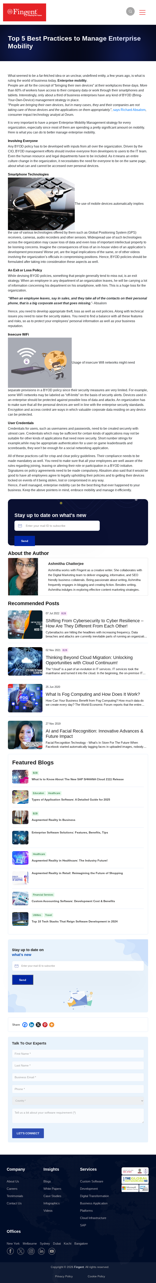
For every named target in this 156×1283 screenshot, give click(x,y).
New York (13, 1243)
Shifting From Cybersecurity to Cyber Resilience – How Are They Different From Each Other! (94, 623)
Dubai (57, 1243)
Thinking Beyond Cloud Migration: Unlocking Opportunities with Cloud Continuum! (89, 660)
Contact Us (14, 1203)
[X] (38, 1024)
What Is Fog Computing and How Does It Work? (93, 694)
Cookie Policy (96, 1276)
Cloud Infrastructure (93, 1218)
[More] (51, 1024)
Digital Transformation (94, 1196)
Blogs (47, 1181)
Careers (12, 1188)
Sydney (45, 1243)
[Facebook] (24, 1024)
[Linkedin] (31, 1024)
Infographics (51, 1203)
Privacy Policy (64, 1276)
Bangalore (81, 1243)
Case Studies (52, 1196)
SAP (83, 1225)
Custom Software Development (91, 1185)
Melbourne (30, 1243)
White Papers (52, 1188)
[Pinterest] (45, 1024)
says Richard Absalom (128, 110)
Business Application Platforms (93, 1207)
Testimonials (15, 1196)
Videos (48, 1210)
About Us (13, 1181)
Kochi (67, 1243)
